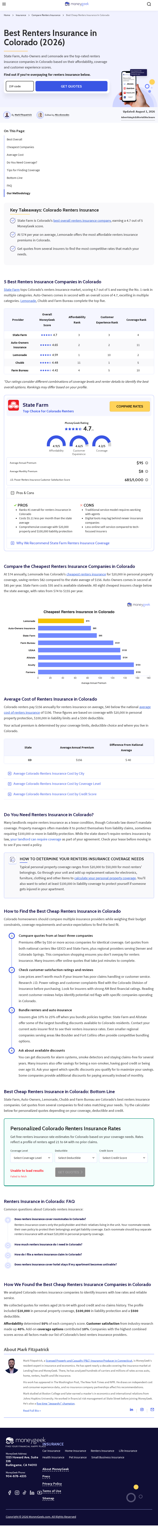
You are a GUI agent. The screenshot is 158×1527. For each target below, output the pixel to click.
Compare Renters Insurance (46, 15)
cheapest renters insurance (86, 574)
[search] (149, 4)
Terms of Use (51, 1491)
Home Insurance (75, 1451)
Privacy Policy (52, 1483)
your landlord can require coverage (35, 839)
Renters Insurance (102, 1451)
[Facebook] (9, 1492)
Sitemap (48, 1498)
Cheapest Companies (20, 147)
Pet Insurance (78, 1457)
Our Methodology (18, 193)
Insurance (21, 15)
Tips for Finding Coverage (23, 170)
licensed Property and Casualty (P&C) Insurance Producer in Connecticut (89, 1360)
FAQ (9, 185)
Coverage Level (19, 1150)
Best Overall (14, 139)
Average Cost (15, 155)
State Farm (12, 290)
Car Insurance (51, 1451)
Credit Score (106, 1150)
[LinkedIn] (32, 1492)
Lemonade (28, 301)
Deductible (61, 1150)
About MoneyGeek (55, 1469)
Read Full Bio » (32, 1410)
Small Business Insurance (107, 1457)
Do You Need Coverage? (22, 162)
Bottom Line (15, 178)
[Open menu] (4, 4)
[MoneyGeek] (77, 4)
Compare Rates (129, 406)
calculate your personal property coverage (105, 878)
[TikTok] (24, 1492)
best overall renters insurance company (82, 220)
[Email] (152, 1410)
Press (46, 1476)
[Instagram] (142, 1410)
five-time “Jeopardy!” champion (56, 1403)
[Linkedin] (131, 1410)
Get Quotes (71, 86)
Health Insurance (53, 1457)
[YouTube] (39, 1492)
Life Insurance (128, 1451)
